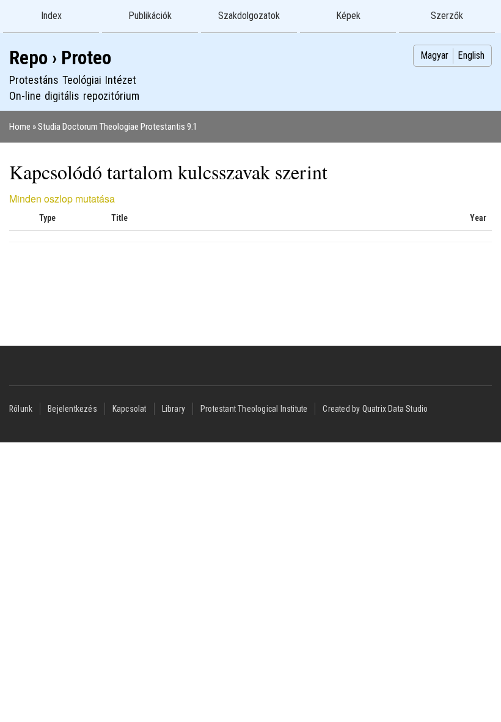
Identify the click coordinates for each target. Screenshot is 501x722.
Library (173, 409)
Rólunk (20, 409)
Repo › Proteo (60, 58)
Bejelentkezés (72, 409)
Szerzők (447, 15)
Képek (348, 15)
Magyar (434, 55)
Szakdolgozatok (249, 15)
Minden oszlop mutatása (62, 199)
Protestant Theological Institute (253, 409)
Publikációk (150, 15)
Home (20, 126)
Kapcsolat (129, 409)
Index (51, 15)
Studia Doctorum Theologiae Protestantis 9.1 (117, 126)
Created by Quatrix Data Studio (375, 409)
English (471, 55)
